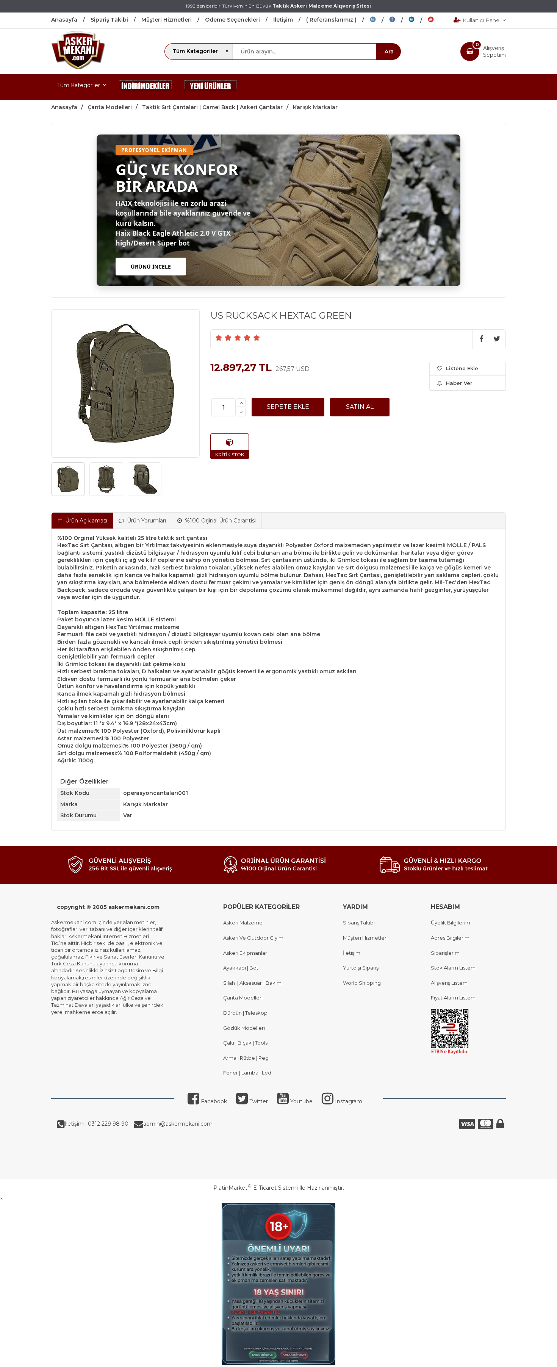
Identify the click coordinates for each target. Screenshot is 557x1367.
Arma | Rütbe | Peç (245, 1058)
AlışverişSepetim (494, 51)
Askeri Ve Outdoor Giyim (253, 938)
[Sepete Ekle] (288, 407)
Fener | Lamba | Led (247, 1073)
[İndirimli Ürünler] (145, 87)
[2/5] (223, 337)
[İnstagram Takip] (379, 20)
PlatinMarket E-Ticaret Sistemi (255, 1187)
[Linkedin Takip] (418, 20)
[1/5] (219, 337)
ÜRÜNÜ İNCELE (151, 266)
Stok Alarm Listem (453, 968)
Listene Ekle (462, 368)
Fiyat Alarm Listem (453, 998)
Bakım (273, 983)
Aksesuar (250, 983)
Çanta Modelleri (243, 998)
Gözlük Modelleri (244, 1028)
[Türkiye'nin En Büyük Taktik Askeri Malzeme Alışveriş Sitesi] (78, 67)
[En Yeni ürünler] (210, 87)
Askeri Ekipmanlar (245, 953)
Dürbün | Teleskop (245, 1013)
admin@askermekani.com (178, 1123)
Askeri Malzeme (243, 923)
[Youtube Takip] (436, 20)
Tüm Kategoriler (78, 85)
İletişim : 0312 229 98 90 (96, 1123)
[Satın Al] (360, 407)
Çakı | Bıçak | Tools (245, 1043)
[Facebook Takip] (398, 20)
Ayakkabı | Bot (240, 968)
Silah (230, 983)
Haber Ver (459, 383)
